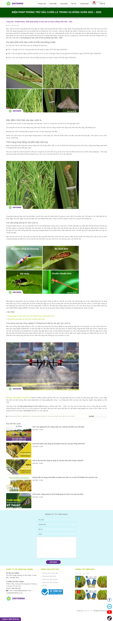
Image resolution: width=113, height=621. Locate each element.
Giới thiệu (53, 3)
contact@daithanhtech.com (22, 590)
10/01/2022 (16, 25)
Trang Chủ (9, 21)
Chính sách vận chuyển (49, 579)
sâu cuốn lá (71, 416)
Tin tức (73, 3)
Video (94, 3)
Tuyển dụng (84, 3)
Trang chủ (42, 3)
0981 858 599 (15, 588)
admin (9, 25)
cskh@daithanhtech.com (14, 593)
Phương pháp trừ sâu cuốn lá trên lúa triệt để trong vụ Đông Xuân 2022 (31, 316)
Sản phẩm (63, 3)
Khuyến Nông (20, 21)
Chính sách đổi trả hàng (50, 582)
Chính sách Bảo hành (49, 576)
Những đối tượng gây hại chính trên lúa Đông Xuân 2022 (26, 319)
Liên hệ (102, 3)
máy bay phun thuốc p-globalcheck (19, 416)
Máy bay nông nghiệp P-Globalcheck (18, 398)
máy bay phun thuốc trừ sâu (41, 416)
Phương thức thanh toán (50, 573)
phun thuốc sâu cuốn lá (58, 416)
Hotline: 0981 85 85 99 (10, 619)
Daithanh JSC (87, 611)
